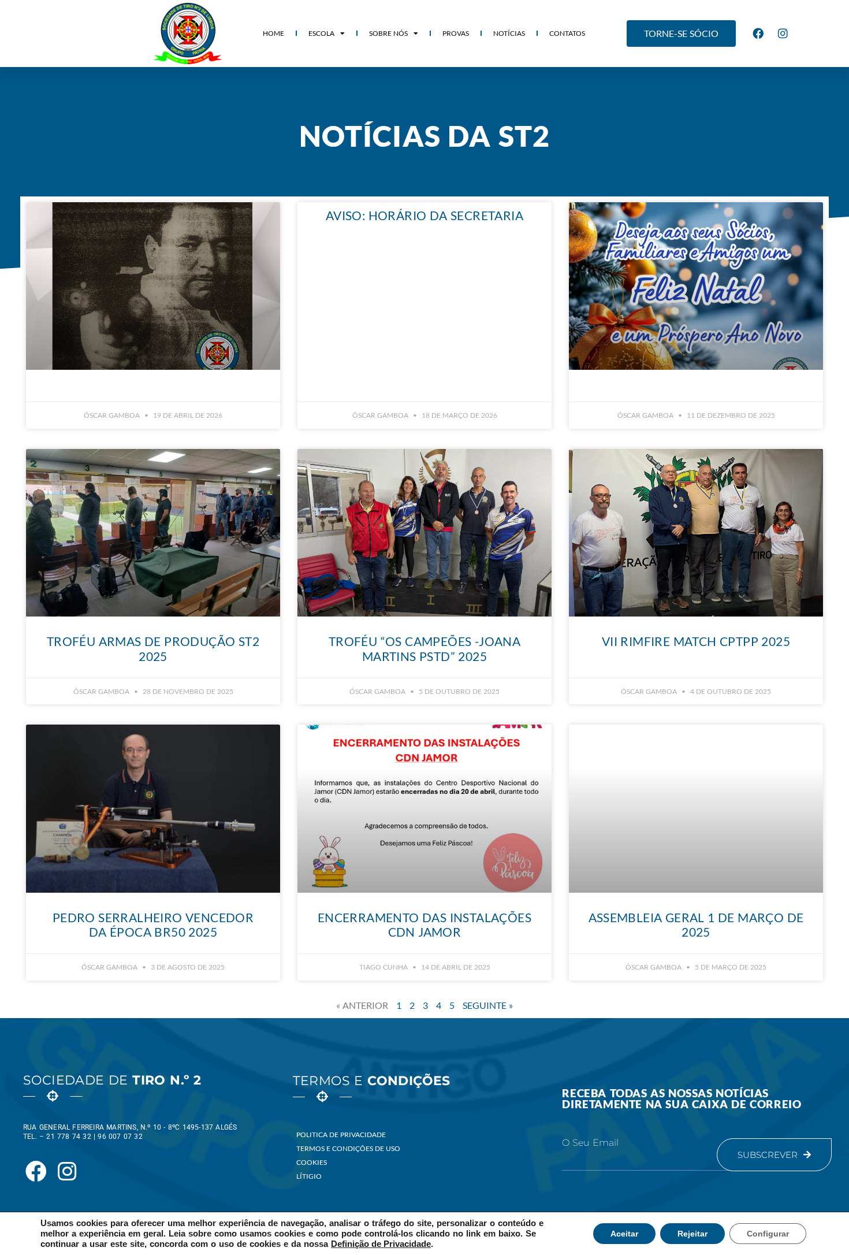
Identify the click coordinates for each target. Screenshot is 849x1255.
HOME (273, 33)
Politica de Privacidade (341, 1134)
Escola (321, 33)
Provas (455, 33)
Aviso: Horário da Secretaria (424, 215)
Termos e (371, 1081)
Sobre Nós (388, 33)
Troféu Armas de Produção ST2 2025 (153, 648)
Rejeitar (692, 1233)
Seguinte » (488, 1005)
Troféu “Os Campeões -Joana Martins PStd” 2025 (424, 648)
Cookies (311, 1162)
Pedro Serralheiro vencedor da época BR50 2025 (153, 924)
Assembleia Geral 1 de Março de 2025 (696, 924)
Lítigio (309, 1176)
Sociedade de (112, 1080)
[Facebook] (758, 33)
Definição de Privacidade (381, 1244)
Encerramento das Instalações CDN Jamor (424, 924)
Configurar (768, 1233)
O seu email (590, 1143)
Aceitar (624, 1233)
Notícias (509, 33)
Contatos (567, 33)
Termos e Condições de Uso (348, 1148)
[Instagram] (783, 33)
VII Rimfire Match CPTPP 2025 (696, 641)
